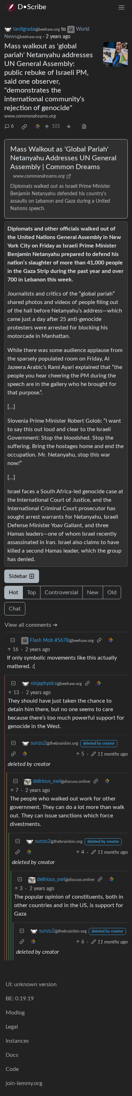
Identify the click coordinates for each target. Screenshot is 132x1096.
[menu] (121, 7)
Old (112, 592)
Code (12, 1069)
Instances (17, 1041)
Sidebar (18, 576)
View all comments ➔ (31, 625)
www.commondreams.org (30, 116)
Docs (12, 1055)
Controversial (61, 592)
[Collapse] (12, 640)
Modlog (15, 1012)
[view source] (84, 127)
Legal (12, 1027)
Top (31, 592)
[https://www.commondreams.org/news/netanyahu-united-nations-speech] (115, 54)
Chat (15, 609)
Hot (13, 592)
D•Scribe (32, 7)
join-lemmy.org (24, 1083)
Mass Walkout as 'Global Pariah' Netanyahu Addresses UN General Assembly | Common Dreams (63, 158)
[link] (24, 126)
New (93, 592)
